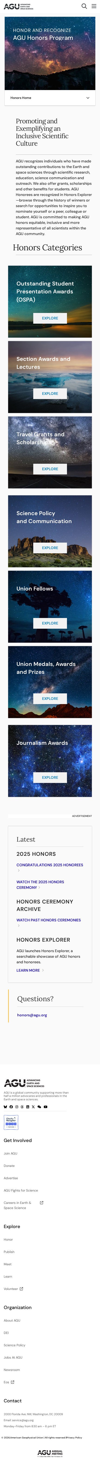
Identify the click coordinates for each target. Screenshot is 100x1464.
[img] (88, 97)
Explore (50, 318)
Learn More (28, 970)
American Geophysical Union (26, 1437)
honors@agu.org (32, 1015)
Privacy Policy (74, 1437)
